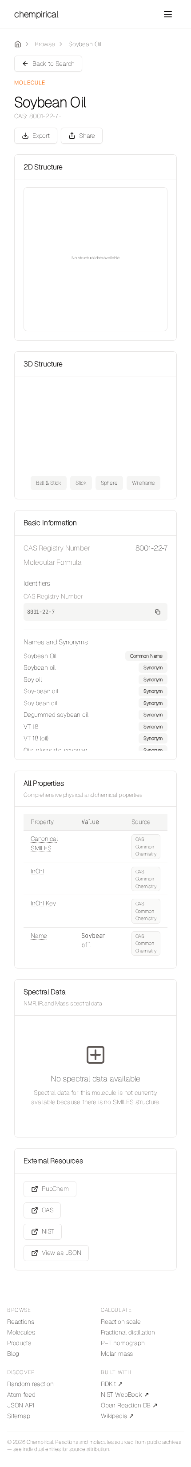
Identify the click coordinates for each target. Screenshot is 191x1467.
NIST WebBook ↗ (125, 1395)
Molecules (21, 1332)
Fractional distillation (128, 1332)
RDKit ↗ (112, 1384)
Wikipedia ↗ (117, 1416)
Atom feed (21, 1395)
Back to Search (53, 64)
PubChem (55, 1189)
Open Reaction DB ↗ (129, 1405)
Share (87, 136)
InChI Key (43, 903)
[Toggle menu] (168, 14)
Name (39, 936)
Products (19, 1343)
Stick (81, 482)
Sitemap (18, 1416)
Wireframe (143, 482)
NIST (48, 1231)
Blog (13, 1354)
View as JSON (61, 1253)
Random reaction (30, 1384)
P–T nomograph (123, 1343)
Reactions (20, 1322)
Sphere (109, 482)
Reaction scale (121, 1322)
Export (41, 136)
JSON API (20, 1405)
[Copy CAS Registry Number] (157, 612)
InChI (37, 871)
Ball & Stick (48, 482)
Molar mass (117, 1354)
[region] (95, 701)
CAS (47, 1210)
